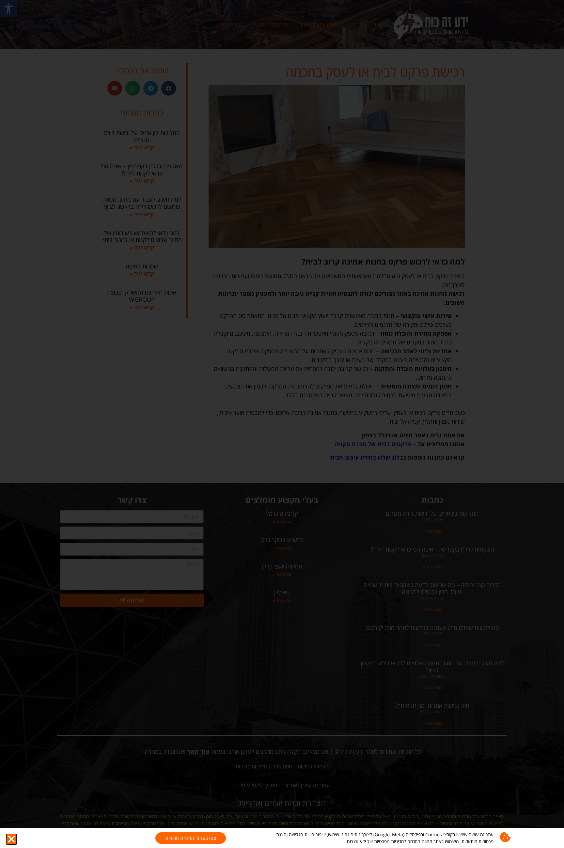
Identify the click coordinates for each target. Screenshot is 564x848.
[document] (282, 424)
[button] (11, 839)
